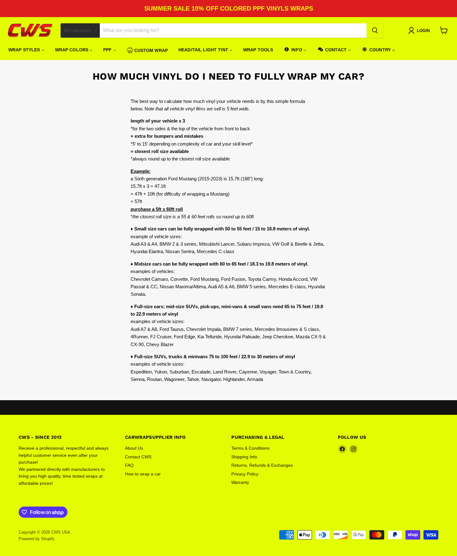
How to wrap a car (143, 473)
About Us (134, 448)
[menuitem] (26, 49)
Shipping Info (244, 456)
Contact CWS (138, 456)
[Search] (375, 30)
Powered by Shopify (37, 538)
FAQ (129, 465)
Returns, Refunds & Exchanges (262, 465)
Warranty (240, 482)
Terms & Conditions (250, 448)
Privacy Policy (244, 473)
